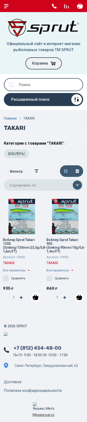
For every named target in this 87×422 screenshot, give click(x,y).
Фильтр (16, 171)
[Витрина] (66, 171)
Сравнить (18, 278)
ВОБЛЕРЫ (16, 154)
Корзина (40, 63)
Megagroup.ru (43, 415)
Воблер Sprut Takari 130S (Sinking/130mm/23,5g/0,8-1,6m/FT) (24, 245)
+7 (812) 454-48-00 (37, 348)
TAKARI (8, 263)
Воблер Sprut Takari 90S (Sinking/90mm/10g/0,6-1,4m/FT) (65, 245)
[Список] (77, 171)
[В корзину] (35, 297)
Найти (76, 84)
